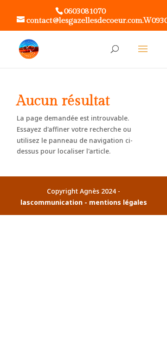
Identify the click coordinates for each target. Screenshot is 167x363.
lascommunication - (54, 202)
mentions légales (118, 202)
